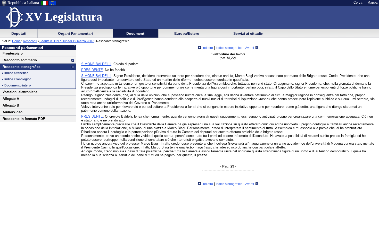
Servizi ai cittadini (249, 33)
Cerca (357, 2)
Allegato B (11, 105)
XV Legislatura (63, 16)
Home (16, 41)
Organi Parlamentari (75, 33)
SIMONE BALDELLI (96, 64)
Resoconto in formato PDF (24, 119)
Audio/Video (12, 112)
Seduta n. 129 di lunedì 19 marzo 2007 (66, 41)
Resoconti (30, 41)
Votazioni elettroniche (20, 92)
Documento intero (17, 85)
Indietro (207, 48)
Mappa (372, 2)
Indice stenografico (229, 48)
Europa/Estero (186, 33)
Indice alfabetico (16, 73)
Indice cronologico (17, 79)
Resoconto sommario (20, 60)
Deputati (18, 33)
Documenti (135, 33)
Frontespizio (13, 53)
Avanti (250, 48)
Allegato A (11, 99)
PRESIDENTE (92, 70)
